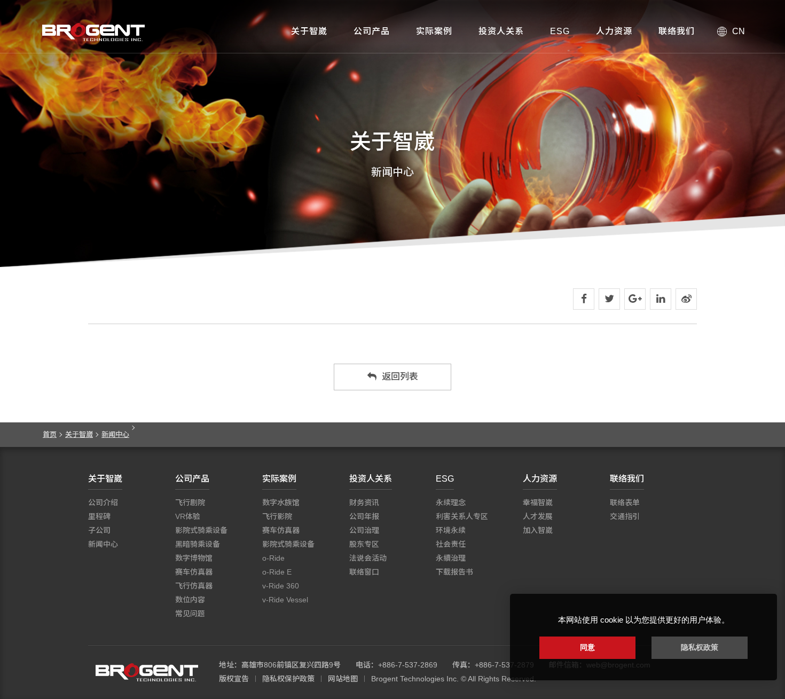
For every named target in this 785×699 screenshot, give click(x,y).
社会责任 (451, 544)
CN (738, 31)
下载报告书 (454, 572)
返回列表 (400, 377)
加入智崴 (538, 530)
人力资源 (614, 31)
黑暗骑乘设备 (197, 544)
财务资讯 (364, 502)
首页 (50, 434)
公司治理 (364, 530)
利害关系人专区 (462, 516)
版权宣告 (234, 678)
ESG (560, 31)
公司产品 (372, 31)
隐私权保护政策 (288, 678)
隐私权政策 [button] (699, 647)
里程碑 (99, 516)
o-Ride (273, 558)
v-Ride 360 (280, 586)
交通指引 (625, 516)
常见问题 (190, 613)
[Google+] (635, 299)
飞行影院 (277, 516)
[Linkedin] (660, 299)
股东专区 (364, 544)
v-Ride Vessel (285, 599)
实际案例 (434, 31)
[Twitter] (609, 299)
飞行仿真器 (194, 586)
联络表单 (625, 502)
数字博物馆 (194, 558)
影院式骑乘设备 (201, 530)
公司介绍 (103, 502)
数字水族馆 (281, 502)
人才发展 (538, 516)
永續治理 (451, 558)
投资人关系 (501, 31)
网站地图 (343, 678)
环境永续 (451, 530)
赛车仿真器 (194, 572)
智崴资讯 (147, 672)
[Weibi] (686, 299)
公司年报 (364, 516)
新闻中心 (115, 434)
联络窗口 (364, 572)
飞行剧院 (190, 502)
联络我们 (676, 31)
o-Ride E (277, 572)
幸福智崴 (538, 502)
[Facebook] (583, 299)
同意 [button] (587, 647)
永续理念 (451, 502)
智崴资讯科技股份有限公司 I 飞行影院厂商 (93, 32)
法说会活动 (368, 558)
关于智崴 (309, 31)
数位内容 (190, 599)
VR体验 (187, 516)
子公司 (99, 530)
